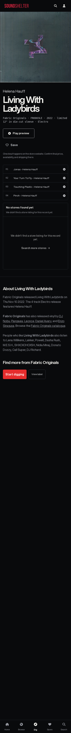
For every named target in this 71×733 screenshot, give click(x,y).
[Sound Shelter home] (16, 5)
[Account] (64, 6)
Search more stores (33, 248)
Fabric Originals (14, 118)
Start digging (14, 374)
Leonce (29, 321)
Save (14, 145)
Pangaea (17, 321)
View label (37, 374)
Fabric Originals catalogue (48, 325)
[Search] (56, 6)
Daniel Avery (43, 321)
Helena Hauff (14, 91)
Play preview (21, 133)
